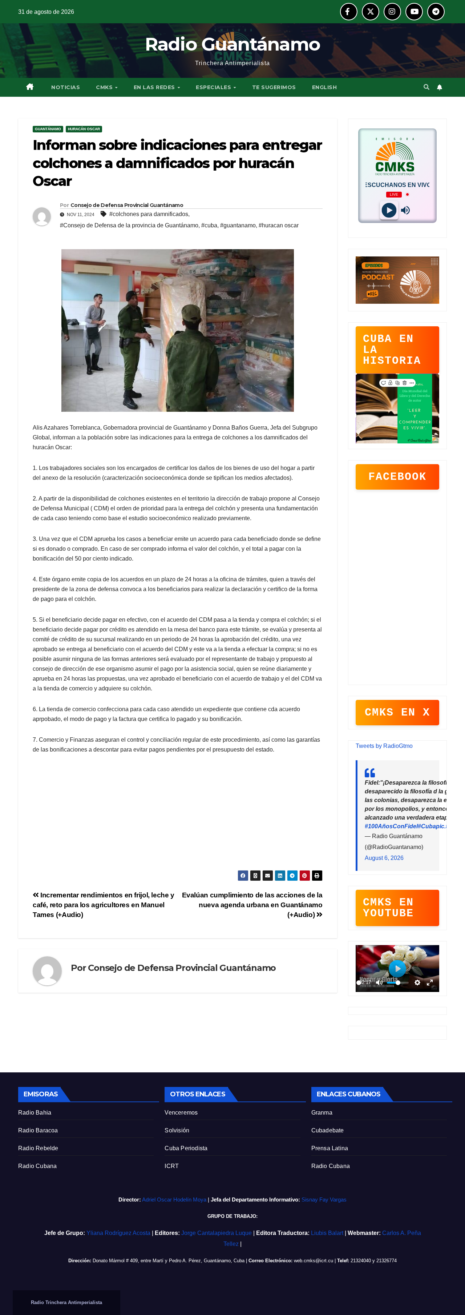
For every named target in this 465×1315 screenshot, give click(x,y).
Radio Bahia (34, 1112)
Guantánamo (48, 129)
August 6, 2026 (384, 858)
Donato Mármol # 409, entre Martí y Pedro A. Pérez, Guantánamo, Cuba (168, 1260)
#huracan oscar (279, 225)
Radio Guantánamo (232, 44)
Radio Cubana (37, 1166)
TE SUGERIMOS (274, 87)
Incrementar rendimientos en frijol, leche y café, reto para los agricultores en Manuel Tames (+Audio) (103, 904)
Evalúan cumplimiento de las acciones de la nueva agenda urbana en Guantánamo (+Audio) (252, 904)
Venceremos (181, 1112)
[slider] (358, 982)
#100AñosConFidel (391, 826)
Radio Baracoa (38, 1130)
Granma (321, 1112)
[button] (426, 87)
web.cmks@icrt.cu (313, 1260)
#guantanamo (238, 225)
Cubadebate (327, 1130)
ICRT (172, 1166)
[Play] (389, 210)
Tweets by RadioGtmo (384, 746)
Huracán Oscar (84, 129)
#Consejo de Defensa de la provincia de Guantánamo (129, 225)
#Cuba (427, 826)
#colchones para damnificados (148, 214)
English (324, 87)
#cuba (209, 225)
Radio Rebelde (38, 1148)
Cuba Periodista (186, 1148)
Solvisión (177, 1130)
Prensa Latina (329, 1148)
